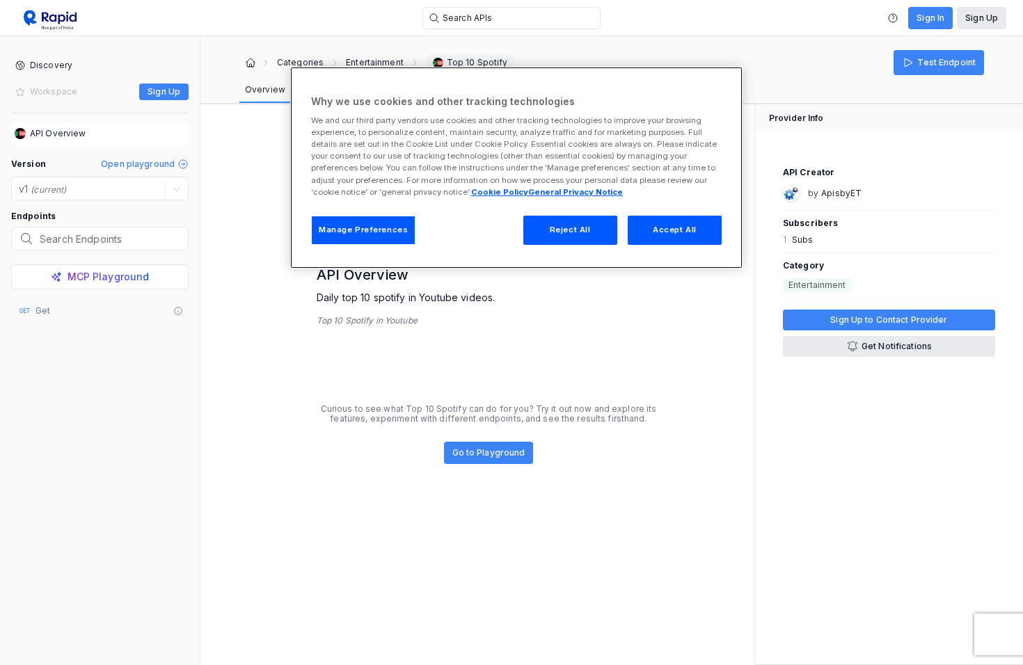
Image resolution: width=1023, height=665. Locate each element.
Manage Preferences (363, 229)
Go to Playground (488, 452)
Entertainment (375, 62)
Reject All (570, 229)
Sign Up (981, 18)
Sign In (930, 18)
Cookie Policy (499, 192)
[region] (516, 168)
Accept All (675, 229)
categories (300, 62)
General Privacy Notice (575, 192)
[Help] (893, 18)
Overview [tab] (265, 89)
